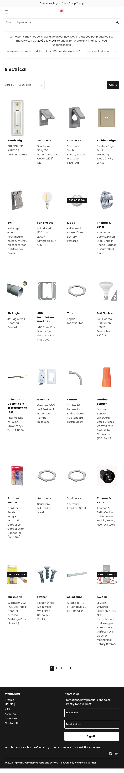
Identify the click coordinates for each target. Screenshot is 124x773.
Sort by (9, 85)
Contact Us (12, 723)
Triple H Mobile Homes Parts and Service (36, 762)
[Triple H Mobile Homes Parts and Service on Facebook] (110, 754)
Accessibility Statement (87, 747)
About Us (10, 713)
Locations (11, 718)
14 (71, 668)
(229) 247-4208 (46, 41)
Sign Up (92, 736)
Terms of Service (61, 747)
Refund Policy (41, 747)
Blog (7, 709)
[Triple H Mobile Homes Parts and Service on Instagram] (116, 754)
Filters (113, 85)
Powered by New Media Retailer (78, 762)
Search (9, 747)
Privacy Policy (23, 747)
